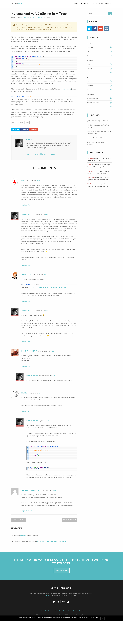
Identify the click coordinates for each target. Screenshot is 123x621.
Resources (90, 85)
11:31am (53, 375)
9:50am (52, 351)
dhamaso (25, 393)
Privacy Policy (67, 611)
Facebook (37, 154)
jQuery (89, 64)
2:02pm (46, 310)
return (16, 3)
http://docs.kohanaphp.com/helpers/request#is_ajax (49, 287)
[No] (121, 618)
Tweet (16, 129)
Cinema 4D (90, 47)
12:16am (50, 421)
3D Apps (89, 43)
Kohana (26, 17)
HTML (89, 56)
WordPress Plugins (93, 103)
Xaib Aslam (90, 177)
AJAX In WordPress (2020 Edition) (98, 121)
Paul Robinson (37, 17)
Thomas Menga (27, 275)
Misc (88, 73)
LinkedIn (52, 154)
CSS (88, 51)
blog (47, 595)
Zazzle (89, 107)
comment (67, 89)
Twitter (29, 154)
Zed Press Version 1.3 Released (97, 138)
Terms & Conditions (79, 611)
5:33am (54, 490)
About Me (93, 4)
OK (103, 618)
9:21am (46, 214)
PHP (27, 122)
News (88, 77)
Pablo (23, 181)
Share (25, 129)
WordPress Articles (93, 98)
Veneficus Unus (27, 215)
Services (83, 4)
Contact (108, 4)
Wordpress (90, 94)
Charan (89, 165)
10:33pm (39, 180)
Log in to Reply (26, 205)
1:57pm (46, 274)
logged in (23, 536)
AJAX (13, 122)
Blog (101, 4)
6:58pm (40, 393)
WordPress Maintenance (45, 611)
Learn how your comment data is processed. (52, 541)
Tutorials (90, 90)
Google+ (44, 154)
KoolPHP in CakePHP (29, 351)
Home (76, 4)
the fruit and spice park (30, 490)
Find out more (61, 570)
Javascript (90, 60)
